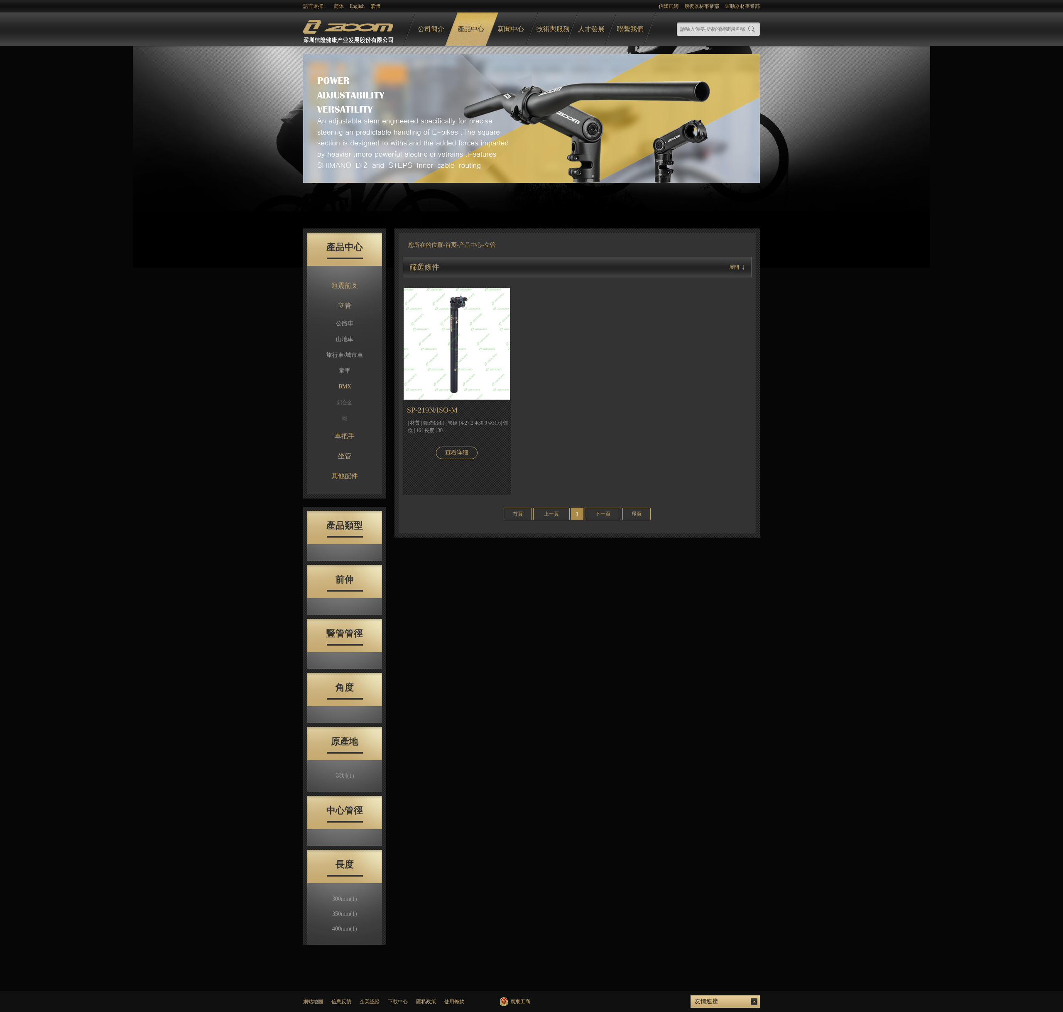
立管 (344, 305)
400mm (344, 929)
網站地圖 (313, 1002)
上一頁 (551, 514)
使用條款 (454, 1002)
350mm (344, 914)
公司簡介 (431, 28)
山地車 (344, 339)
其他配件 (344, 475)
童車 (344, 371)
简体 (339, 6)
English (357, 6)
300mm (344, 899)
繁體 (375, 6)
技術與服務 (553, 28)
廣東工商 (520, 1002)
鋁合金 (344, 402)
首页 (451, 245)
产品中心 (470, 245)
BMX (344, 386)
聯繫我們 (630, 28)
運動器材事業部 (742, 6)
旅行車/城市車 (344, 355)
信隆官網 (668, 6)
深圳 (345, 776)
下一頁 (602, 514)
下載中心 (398, 1002)
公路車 (344, 323)
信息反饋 (341, 1002)
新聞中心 (510, 28)
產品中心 (471, 28)
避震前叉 (344, 285)
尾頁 (637, 514)
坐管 (344, 455)
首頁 (518, 514)
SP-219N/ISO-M (432, 410)
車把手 (345, 436)
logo (349, 29)
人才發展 (591, 28)
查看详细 (456, 453)
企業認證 (370, 1002)
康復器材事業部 (701, 6)
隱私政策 (426, 1002)
